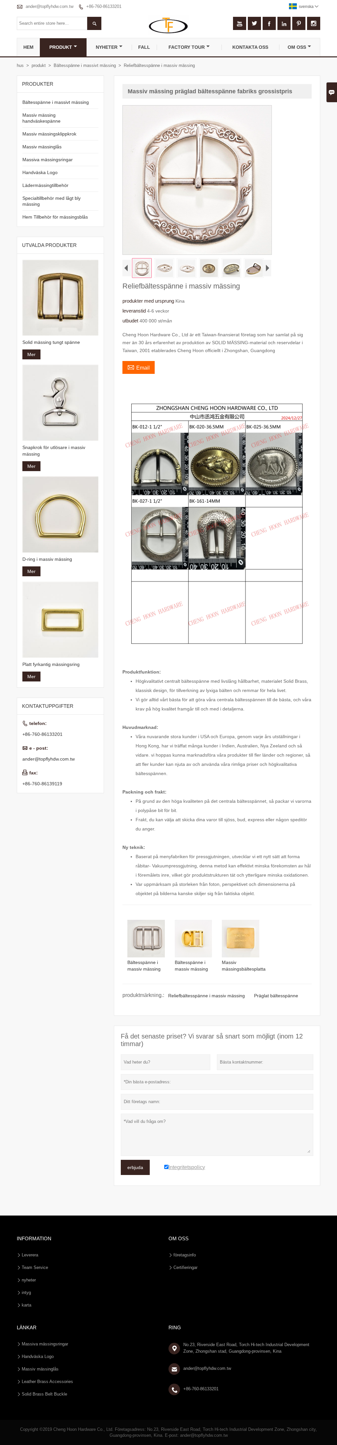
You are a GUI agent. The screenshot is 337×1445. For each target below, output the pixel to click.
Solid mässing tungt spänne (51, 342)
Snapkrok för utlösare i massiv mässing (53, 451)
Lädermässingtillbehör (45, 185)
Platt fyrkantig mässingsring (51, 664)
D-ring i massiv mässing (47, 559)
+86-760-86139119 (42, 783)
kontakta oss (250, 47)
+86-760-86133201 (103, 6)
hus (20, 65)
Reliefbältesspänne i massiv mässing (206, 995)
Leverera (30, 1254)
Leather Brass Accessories (47, 1381)
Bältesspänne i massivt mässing (85, 65)
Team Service (35, 1267)
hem (28, 47)
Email (138, 367)
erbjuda (135, 1167)
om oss (297, 47)
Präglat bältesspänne (276, 995)
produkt (60, 47)
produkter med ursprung (148, 301)
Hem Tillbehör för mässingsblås (55, 217)
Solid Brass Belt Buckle (44, 1394)
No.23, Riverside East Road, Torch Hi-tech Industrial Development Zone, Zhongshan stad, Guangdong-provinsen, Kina (246, 1348)
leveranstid (134, 311)
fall (144, 47)
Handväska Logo (40, 172)
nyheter (106, 47)
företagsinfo (184, 1254)
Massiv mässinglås (42, 146)
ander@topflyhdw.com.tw (49, 6)
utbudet (131, 320)
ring (174, 1327)
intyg (26, 1292)
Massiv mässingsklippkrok (49, 133)
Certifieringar (185, 1267)
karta (26, 1305)
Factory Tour (186, 47)
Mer (31, 354)
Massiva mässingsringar (47, 159)
